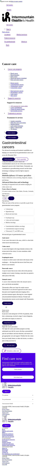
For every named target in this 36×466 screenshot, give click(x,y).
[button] (18, 369)
